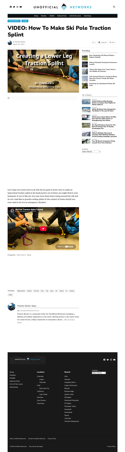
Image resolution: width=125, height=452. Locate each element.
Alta (65, 376)
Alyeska (67, 379)
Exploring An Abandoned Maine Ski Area (102, 84)
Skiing (36, 16)
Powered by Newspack (36, 446)
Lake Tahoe (43, 394)
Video (10, 295)
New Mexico (41, 400)
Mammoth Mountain (71, 400)
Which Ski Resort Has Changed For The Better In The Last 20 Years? (104, 110)
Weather (43, 16)
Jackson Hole (69, 394)
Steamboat (68, 412)
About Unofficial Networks (18, 439)
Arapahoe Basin (70, 382)
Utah (38, 385)
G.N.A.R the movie (75, 16)
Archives (85, 149)
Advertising (87, 16)
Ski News (94, 99)
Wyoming (40, 403)
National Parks (62, 16)
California (40, 391)
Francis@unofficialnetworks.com (29, 311)
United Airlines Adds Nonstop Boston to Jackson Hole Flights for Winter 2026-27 (104, 103)
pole (51, 291)
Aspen (41, 379)
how (42, 291)
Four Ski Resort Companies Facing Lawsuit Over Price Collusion (103, 142)
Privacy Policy (52, 439)
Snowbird (67, 409)
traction (72, 291)
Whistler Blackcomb (71, 421)
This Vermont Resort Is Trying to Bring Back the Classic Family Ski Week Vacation (103, 78)
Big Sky (67, 388)
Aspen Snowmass (70, 385)
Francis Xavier (20, 42)
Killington (67, 397)
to (66, 291)
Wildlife (51, 16)
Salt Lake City (44, 388)
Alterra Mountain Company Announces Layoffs (103, 63)
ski (56, 291)
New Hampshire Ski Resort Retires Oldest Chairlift (101, 56)
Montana (40, 397)
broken (29, 291)
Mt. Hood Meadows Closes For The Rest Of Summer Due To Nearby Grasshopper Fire (104, 126)
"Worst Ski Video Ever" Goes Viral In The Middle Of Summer (102, 70)
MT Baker (67, 403)
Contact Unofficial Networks (36, 439)
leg (47, 291)
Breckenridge (69, 391)
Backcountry (14, 21)
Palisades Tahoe (70, 406)
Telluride (42, 382)
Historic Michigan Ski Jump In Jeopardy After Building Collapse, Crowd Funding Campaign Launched (104, 134)
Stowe (66, 415)
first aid (36, 291)
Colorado (40, 376)
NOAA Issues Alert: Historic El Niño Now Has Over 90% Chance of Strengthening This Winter (104, 118)
